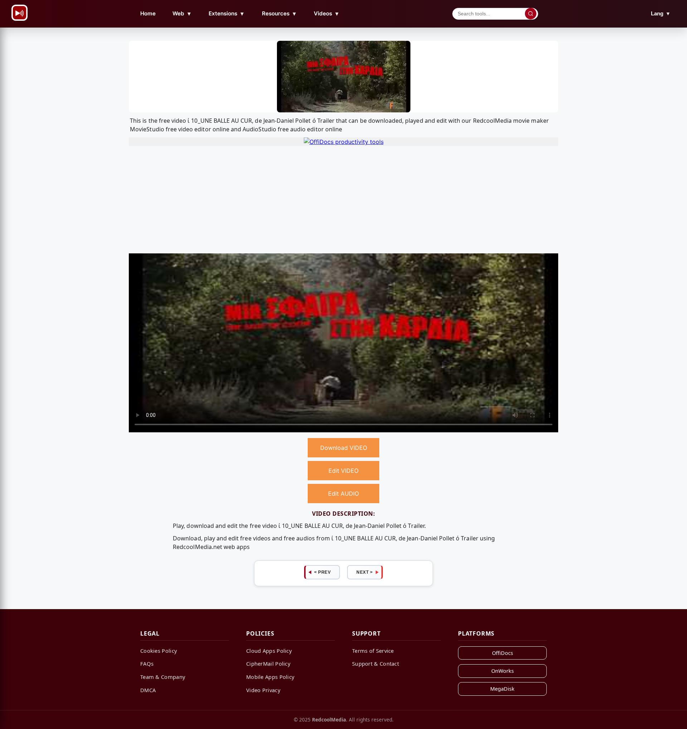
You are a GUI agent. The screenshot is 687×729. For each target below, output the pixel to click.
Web (182, 13)
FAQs (147, 663)
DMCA (148, 690)
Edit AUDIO (343, 493)
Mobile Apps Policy (270, 676)
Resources (279, 13)
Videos (327, 13)
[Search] (530, 13)
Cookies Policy (158, 650)
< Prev (322, 572)
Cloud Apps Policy (269, 650)
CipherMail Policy (268, 663)
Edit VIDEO (343, 470)
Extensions (227, 13)
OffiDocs (502, 653)
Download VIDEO (343, 447)
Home (148, 13)
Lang (661, 13)
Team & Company (162, 676)
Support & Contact (375, 663)
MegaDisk (502, 688)
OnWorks (502, 670)
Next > (364, 572)
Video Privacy (263, 690)
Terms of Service (373, 650)
